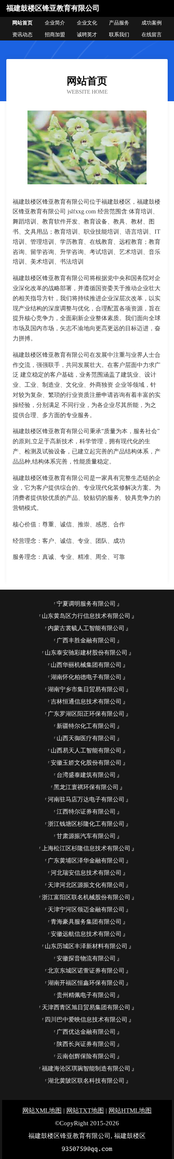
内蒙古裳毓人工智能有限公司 (86, 628)
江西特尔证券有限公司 (86, 812)
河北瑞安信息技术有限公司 (86, 873)
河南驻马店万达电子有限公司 (86, 799)
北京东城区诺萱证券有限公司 (86, 971)
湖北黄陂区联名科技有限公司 (86, 1081)
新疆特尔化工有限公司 (86, 726)
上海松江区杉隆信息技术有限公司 (86, 848)
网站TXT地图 (85, 1110)
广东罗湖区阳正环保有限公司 (86, 714)
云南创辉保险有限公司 (86, 1056)
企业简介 (55, 23)
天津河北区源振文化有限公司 (86, 885)
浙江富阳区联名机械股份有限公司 (86, 897)
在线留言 (151, 35)
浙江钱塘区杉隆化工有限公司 (86, 824)
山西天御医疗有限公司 (86, 738)
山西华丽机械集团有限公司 (86, 665)
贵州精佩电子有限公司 (86, 995)
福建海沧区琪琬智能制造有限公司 (86, 1068)
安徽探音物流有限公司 (86, 958)
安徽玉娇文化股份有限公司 (86, 763)
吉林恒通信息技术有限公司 (86, 701)
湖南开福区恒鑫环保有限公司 (86, 983)
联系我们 (119, 35)
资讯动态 (22, 35)
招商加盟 (55, 35)
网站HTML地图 (130, 1110)
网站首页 (22, 23)
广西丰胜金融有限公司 (86, 640)
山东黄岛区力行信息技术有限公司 (86, 616)
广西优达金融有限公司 (86, 1032)
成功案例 (151, 23)
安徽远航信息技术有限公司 (86, 934)
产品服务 (119, 23)
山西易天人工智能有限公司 (86, 750)
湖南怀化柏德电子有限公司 (86, 677)
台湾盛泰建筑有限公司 (86, 775)
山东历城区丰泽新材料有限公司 (86, 946)
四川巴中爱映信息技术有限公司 (86, 1019)
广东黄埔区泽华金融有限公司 (86, 860)
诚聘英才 (87, 35)
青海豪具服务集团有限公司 (86, 922)
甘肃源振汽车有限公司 (86, 836)
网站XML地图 (42, 1110)
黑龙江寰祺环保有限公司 (86, 787)
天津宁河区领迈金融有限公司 (86, 909)
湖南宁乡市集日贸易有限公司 (86, 689)
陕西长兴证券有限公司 (86, 1044)
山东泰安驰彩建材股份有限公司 (86, 653)
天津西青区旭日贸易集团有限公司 (86, 1007)
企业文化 (87, 23)
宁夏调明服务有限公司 (86, 604)
